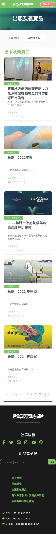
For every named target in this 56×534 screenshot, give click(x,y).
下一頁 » (44, 394)
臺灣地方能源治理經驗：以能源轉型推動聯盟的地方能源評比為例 (28, 93)
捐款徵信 (17, 483)
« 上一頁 (12, 394)
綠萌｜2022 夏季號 (22, 291)
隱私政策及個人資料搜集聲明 (28, 495)
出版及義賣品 (19, 489)
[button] (3, 4)
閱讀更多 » (12, 112)
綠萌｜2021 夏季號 (22, 357)
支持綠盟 (17, 477)
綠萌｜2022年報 (20, 157)
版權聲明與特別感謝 (23, 501)
